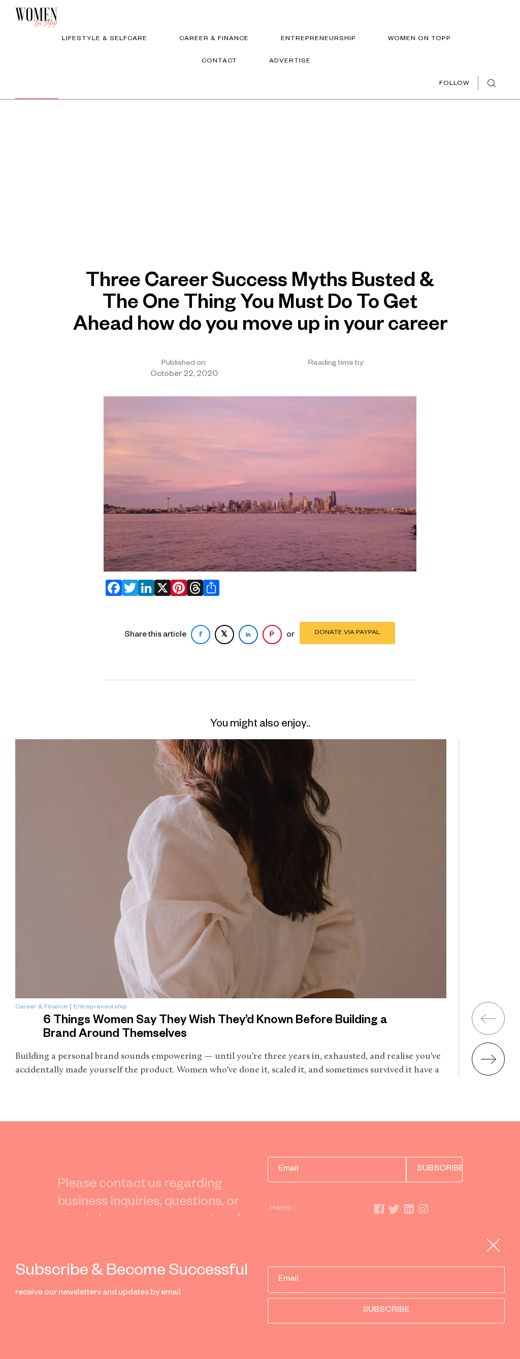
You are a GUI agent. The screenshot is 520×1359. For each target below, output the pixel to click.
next (488, 1059)
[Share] (209, 588)
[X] (160, 588)
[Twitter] (128, 588)
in (248, 635)
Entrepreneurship (318, 39)
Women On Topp (419, 39)
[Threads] (193, 588)
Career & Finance (214, 39)
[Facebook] (112, 588)
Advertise (290, 61)
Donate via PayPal (347, 633)
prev (488, 1018)
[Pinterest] (177, 588)
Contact (219, 61)
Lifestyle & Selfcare (104, 39)
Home (280, 1209)
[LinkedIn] (144, 588)
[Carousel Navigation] (475, 1035)
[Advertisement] (260, 176)
